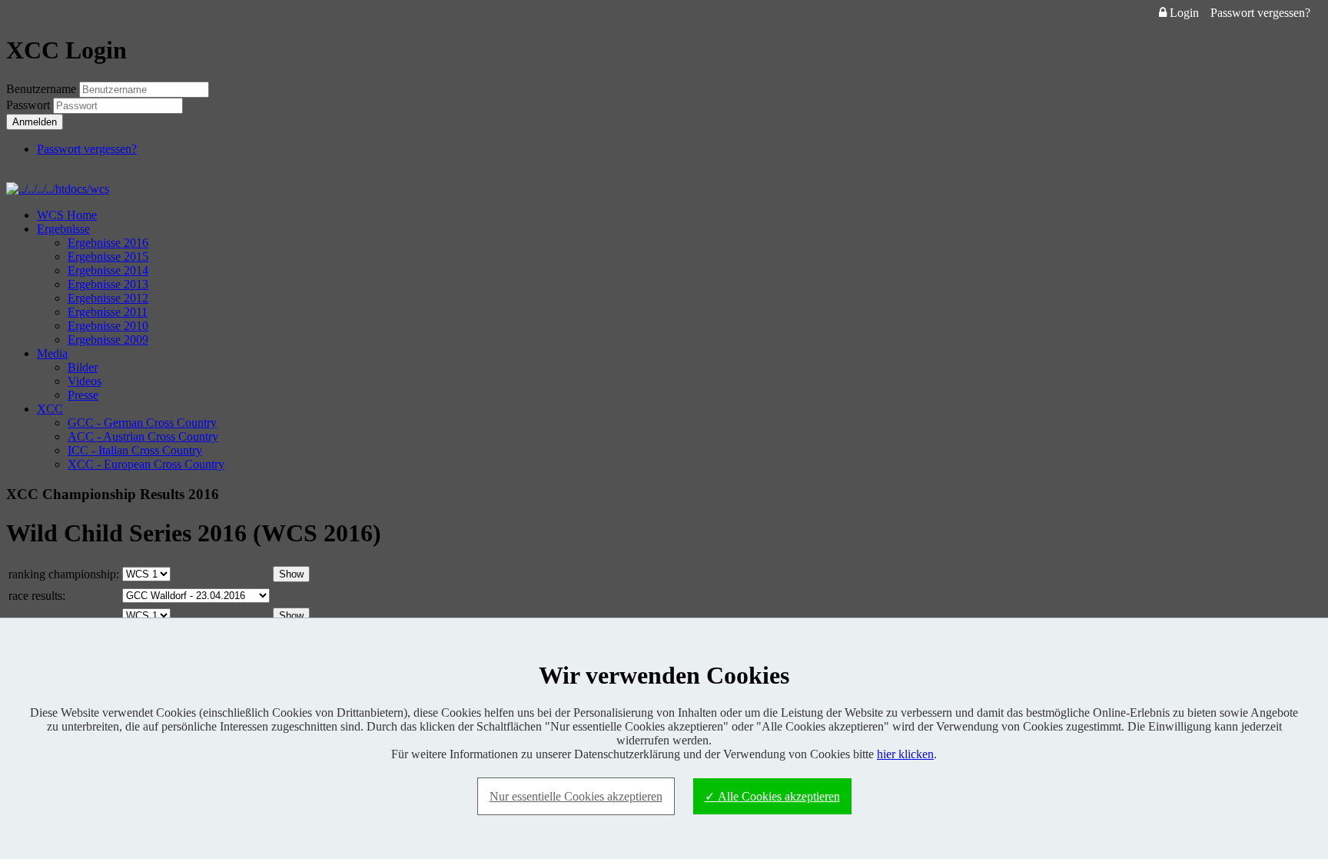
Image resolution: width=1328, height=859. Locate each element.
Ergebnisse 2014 (108, 270)
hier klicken (905, 754)
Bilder (83, 367)
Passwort (29, 105)
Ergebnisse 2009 (108, 339)
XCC (50, 408)
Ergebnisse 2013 (108, 284)
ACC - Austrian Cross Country (143, 436)
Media (52, 353)
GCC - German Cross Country (142, 422)
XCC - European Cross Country (146, 464)
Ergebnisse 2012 (108, 298)
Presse (83, 394)
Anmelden (34, 122)
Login (1183, 12)
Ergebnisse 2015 (108, 256)
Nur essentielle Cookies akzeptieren (576, 796)
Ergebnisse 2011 (108, 311)
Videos (84, 381)
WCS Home (67, 214)
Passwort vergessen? (1260, 12)
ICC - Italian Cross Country (135, 450)
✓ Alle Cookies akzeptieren (772, 796)
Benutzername (41, 88)
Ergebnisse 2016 (108, 242)
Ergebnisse (63, 228)
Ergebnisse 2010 (108, 325)
